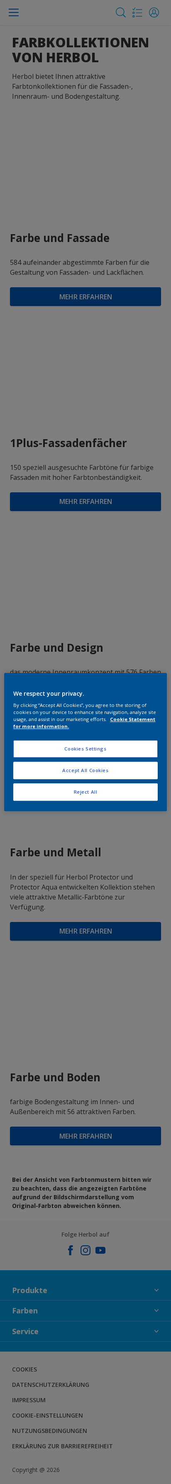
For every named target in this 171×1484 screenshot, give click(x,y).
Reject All (86, 792)
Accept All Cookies (85, 770)
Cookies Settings (85, 749)
